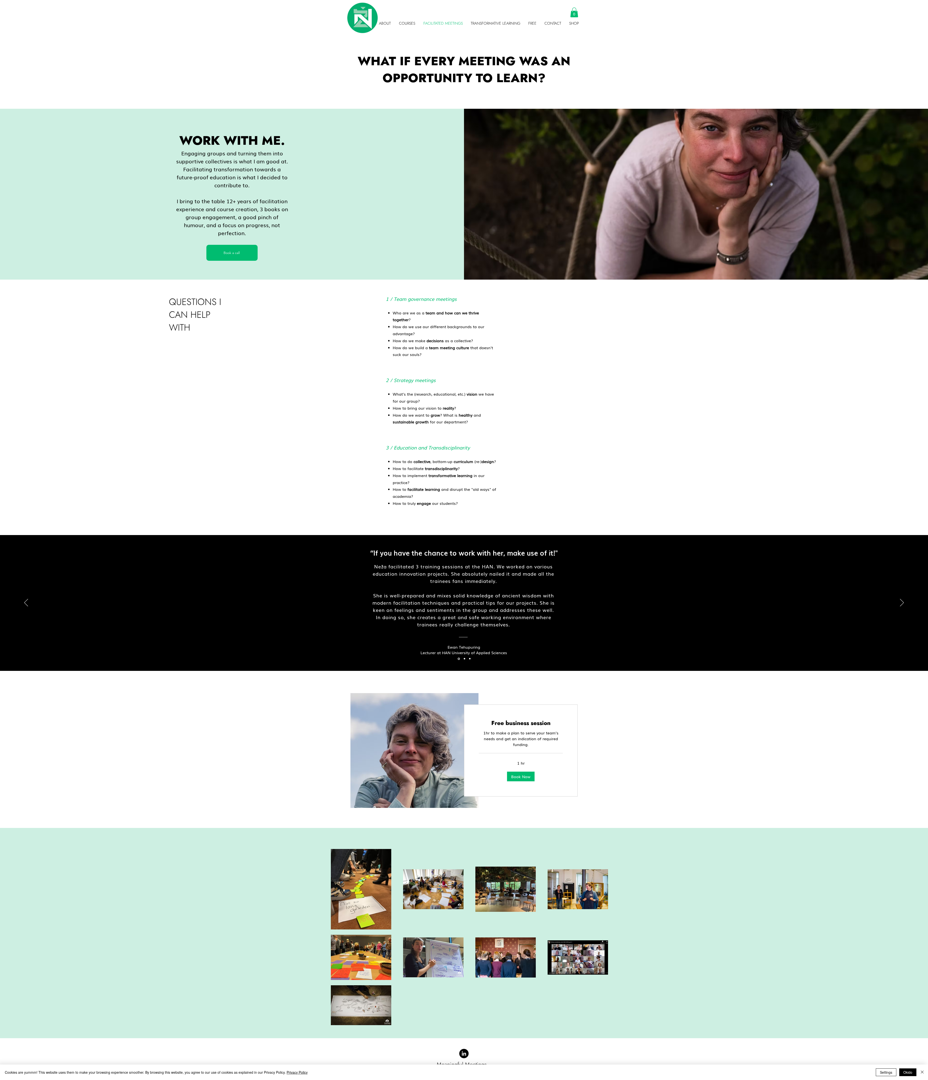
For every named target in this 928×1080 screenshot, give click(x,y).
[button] (532, 23)
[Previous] (26, 603)
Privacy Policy (297, 1072)
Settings (886, 1072)
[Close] (922, 1072)
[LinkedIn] (464, 1053)
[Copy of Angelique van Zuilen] (470, 659)
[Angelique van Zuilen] (464, 659)
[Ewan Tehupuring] (458, 659)
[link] (521, 723)
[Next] (902, 603)
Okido (907, 1072)
